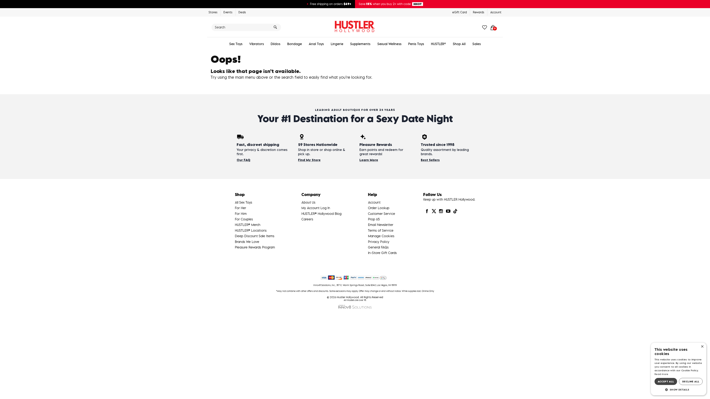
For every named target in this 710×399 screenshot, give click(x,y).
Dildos (275, 44)
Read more (661, 374)
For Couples (244, 219)
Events (228, 12)
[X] (433, 211)
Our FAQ (243, 160)
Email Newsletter (380, 225)
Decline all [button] (690, 381)
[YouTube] (448, 211)
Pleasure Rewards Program (255, 247)
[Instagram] (440, 211)
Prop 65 (374, 219)
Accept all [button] (666, 381)
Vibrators (256, 44)
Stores (213, 12)
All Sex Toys (243, 202)
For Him (241, 214)
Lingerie (337, 44)
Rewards (478, 12)
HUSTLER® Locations (251, 230)
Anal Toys (316, 44)
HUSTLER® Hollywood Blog (321, 214)
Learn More (368, 160)
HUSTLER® (438, 44)
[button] (679, 389)
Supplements (360, 44)
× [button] (702, 346)
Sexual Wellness (389, 44)
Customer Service (381, 214)
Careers (307, 219)
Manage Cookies (381, 236)
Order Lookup (378, 208)
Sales (476, 44)
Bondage (294, 44)
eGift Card (459, 12)
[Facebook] (426, 211)
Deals (242, 12)
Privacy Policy (378, 242)
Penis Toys (416, 44)
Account (495, 12)
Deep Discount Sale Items (254, 236)
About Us (308, 202)
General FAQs (378, 247)
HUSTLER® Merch (247, 225)
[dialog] (678, 369)
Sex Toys (235, 44)
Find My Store (309, 160)
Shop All (459, 44)
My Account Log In (315, 208)
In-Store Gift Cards (382, 253)
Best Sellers (430, 160)
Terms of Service (380, 230)
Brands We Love (247, 242)
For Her (240, 208)
